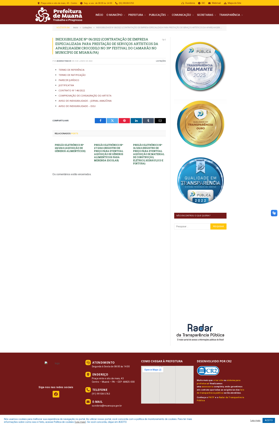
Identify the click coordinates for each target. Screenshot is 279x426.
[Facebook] (56, 394)
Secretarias (205, 15)
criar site (218, 380)
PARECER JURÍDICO (69, 80)
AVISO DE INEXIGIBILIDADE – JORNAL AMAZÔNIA (85, 100)
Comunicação (181, 15)
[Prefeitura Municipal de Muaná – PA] (58, 15)
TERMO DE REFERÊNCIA (71, 69)
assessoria (207, 386)
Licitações (161, 61)
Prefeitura (135, 15)
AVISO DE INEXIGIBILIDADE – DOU (77, 106)
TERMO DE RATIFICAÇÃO (72, 74)
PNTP (211, 397)
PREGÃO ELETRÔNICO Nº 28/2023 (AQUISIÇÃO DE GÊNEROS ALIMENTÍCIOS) (70, 148)
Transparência (229, 15)
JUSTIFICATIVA (66, 85)
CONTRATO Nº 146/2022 (72, 90)
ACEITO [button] (269, 420)
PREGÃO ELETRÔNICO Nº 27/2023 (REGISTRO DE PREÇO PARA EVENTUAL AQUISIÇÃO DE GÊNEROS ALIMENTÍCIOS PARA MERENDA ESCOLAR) (108, 152)
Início (99, 15)
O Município (114, 15)
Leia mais (80, 422)
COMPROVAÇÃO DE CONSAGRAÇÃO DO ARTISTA (85, 95)
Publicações (157, 15)
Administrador (64, 61)
